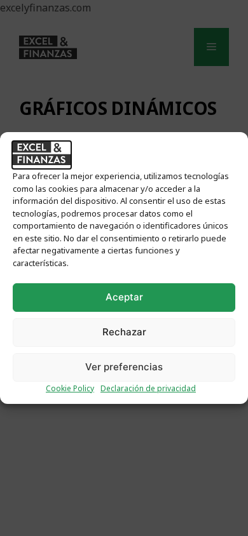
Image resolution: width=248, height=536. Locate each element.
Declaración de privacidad (148, 388)
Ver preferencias (124, 367)
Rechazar (124, 332)
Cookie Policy (70, 388)
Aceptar (124, 297)
